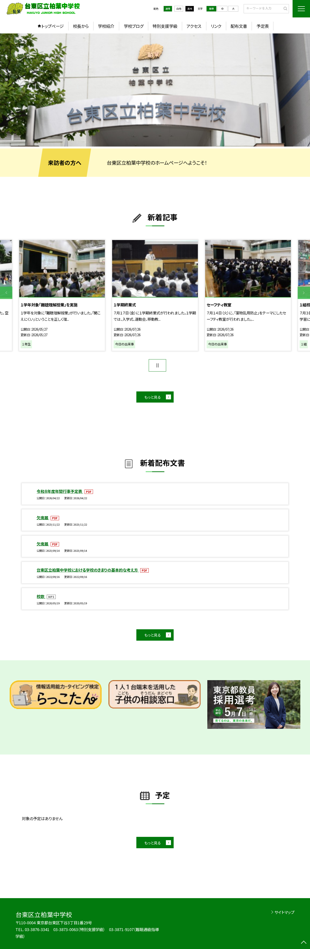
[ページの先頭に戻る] (304, 943)
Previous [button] (6, 293)
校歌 (41, 596)
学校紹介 (106, 26)
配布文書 (239, 26)
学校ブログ (133, 26)
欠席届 (43, 518)
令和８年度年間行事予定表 (60, 491)
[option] (155, 90)
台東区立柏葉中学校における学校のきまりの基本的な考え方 (88, 570)
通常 (167, 8)
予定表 (262, 26)
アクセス (193, 26)
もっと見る (152, 397)
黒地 (189, 8)
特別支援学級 (165, 26)
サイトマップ (284, 912)
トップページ (52, 26)
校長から (81, 26)
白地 (178, 8)
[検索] (284, 8)
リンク (216, 26)
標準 (211, 8)
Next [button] (304, 293)
